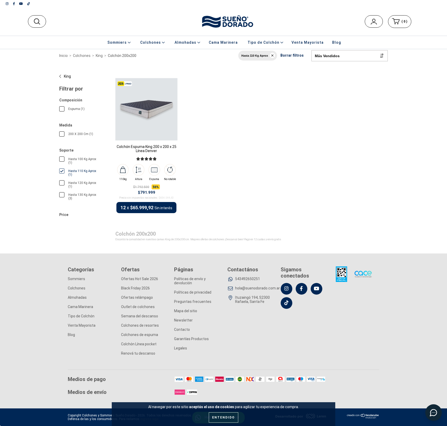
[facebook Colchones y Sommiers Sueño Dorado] (14, 4)
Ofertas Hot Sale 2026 (139, 279)
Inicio (63, 56)
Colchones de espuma (139, 335)
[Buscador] (37, 21)
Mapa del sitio (185, 311)
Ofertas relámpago (137, 297)
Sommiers (76, 279)
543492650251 (247, 279)
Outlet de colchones (138, 307)
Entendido (223, 417)
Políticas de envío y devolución (190, 281)
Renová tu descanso (138, 353)
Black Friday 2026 (135, 288)
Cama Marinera (223, 42)
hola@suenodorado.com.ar (257, 288)
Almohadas (77, 297)
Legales (180, 348)
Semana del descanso (139, 316)
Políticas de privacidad (192, 292)
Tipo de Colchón (81, 316)
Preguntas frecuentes (192, 302)
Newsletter (183, 320)
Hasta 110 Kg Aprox (254, 55)
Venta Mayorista (308, 42)
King (99, 56)
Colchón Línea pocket (139, 344)
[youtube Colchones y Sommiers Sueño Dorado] (21, 4)
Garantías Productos (191, 339)
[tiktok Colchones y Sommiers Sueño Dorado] (28, 4)
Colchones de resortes (140, 325)
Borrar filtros (292, 55)
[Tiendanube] (363, 417)
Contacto (182, 329)
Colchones (82, 56)
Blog (336, 42)
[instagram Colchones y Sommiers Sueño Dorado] (7, 4)
